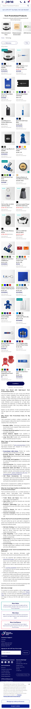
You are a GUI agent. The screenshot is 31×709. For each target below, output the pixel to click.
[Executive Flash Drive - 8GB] (23, 361)
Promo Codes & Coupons (7, 681)
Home (2, 38)
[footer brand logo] (7, 633)
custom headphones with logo (19, 472)
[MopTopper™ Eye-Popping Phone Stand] (8, 361)
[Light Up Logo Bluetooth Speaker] (8, 138)
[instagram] (6, 662)
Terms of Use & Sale (5, 672)
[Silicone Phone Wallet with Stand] (23, 83)
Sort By (3, 43)
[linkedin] (9, 662)
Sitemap (18, 668)
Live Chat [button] (3, 639)
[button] (2, 64)
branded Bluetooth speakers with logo (12, 474)
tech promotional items (19, 445)
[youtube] (12, 662)
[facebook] (2, 662)
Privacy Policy (4, 656)
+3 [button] (28, 92)
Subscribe (25, 652)
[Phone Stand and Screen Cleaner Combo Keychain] (8, 276)
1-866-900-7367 (8, 643)
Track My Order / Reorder (21, 663)
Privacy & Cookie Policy (6, 669)
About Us (3, 667)
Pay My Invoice (19, 665)
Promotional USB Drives (10, 451)
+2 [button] (28, 256)
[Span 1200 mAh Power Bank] (23, 110)
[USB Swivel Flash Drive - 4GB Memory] (8, 248)
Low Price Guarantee (11, 567)
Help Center (26, 590)
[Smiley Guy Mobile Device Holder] (8, 304)
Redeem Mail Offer (20, 667)
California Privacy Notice (13, 696)
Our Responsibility (5, 671)
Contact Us (18, 670)
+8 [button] (28, 285)
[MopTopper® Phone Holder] (23, 138)
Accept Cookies (15, 706)
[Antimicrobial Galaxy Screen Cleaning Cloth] (23, 276)
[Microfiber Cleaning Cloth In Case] (23, 248)
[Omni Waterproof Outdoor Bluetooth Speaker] (8, 110)
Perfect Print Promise (8, 559)
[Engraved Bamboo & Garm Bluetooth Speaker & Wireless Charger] (23, 166)
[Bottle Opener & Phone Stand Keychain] (8, 333)
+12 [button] (13, 175)
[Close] (29, 684)
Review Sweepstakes (5, 676)
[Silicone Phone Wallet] (8, 83)
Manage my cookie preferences (15, 701)
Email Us (3, 641)
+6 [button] (13, 92)
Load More (15, 383)
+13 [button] (13, 256)
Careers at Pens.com (5, 674)
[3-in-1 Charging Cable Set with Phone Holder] (23, 333)
